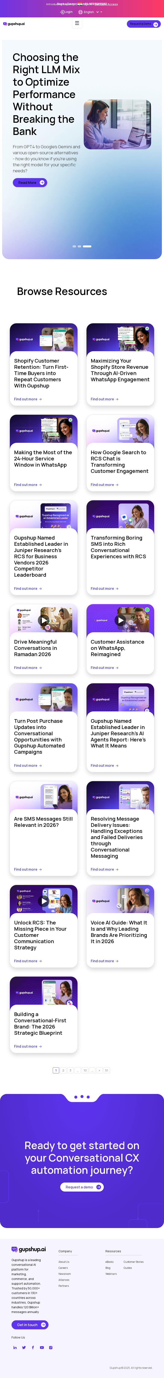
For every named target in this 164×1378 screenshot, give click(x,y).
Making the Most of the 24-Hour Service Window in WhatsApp (43, 458)
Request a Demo (140, 24)
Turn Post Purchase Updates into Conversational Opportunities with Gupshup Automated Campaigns (39, 736)
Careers (63, 1268)
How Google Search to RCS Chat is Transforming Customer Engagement (120, 461)
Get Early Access (106, 4)
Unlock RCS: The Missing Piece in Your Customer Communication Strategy (40, 935)
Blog (107, 1268)
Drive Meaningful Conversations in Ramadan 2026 (35, 648)
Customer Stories (134, 1262)
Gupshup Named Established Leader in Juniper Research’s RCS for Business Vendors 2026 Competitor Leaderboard (41, 556)
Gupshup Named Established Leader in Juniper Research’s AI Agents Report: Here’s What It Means (118, 733)
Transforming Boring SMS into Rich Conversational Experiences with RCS (118, 547)
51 (106, 1070)
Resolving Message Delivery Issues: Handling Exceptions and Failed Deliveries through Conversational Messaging (117, 837)
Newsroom (65, 1274)
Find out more (25, 399)
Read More (27, 207)
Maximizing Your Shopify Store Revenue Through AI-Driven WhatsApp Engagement (120, 370)
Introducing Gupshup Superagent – (82, 4)
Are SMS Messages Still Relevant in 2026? (43, 822)
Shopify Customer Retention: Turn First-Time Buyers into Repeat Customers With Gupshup (41, 373)
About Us (64, 1262)
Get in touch (27, 1324)
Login (68, 12)
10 (85, 1070)
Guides (128, 1268)
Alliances (64, 1280)
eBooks (109, 1262)
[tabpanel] (82, 137)
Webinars (111, 1274)
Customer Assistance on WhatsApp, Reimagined (117, 648)
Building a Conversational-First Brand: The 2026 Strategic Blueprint (40, 1023)
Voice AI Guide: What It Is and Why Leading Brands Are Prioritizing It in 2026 (119, 932)
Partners (64, 1286)
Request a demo (79, 1187)
